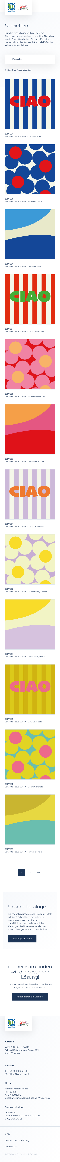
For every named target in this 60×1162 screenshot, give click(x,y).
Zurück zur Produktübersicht (19, 70)
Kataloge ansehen (22, 938)
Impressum (11, 1146)
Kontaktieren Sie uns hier (30, 996)
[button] (52, 6)
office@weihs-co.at (19, 1074)
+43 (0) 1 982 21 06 (18, 1071)
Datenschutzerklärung (17, 1140)
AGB (7, 1134)
